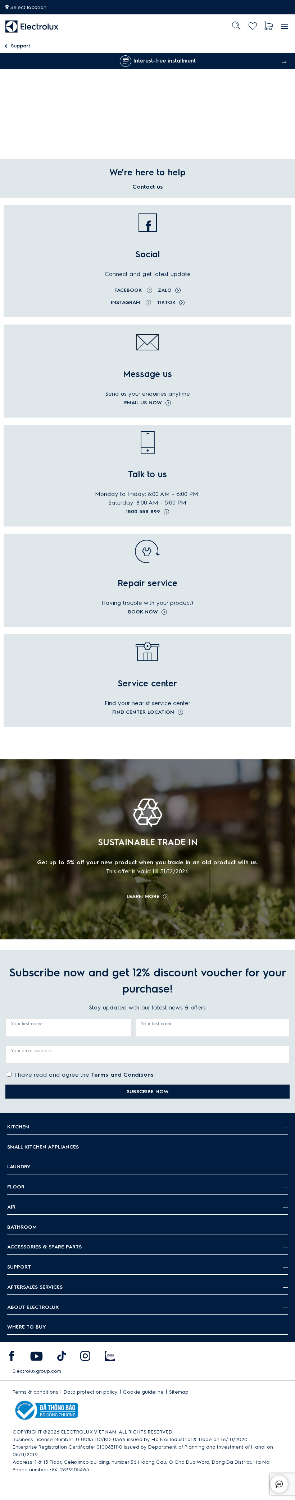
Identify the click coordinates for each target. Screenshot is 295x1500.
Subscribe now (148, 1092)
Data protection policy (91, 1392)
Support (20, 46)
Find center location (143, 712)
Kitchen (18, 1127)
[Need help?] (279, 1484)
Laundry (19, 1167)
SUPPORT (19, 1267)
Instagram (126, 302)
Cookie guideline (143, 1392)
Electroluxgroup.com (37, 1371)
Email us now (143, 402)
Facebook (128, 290)
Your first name (27, 1023)
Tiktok (166, 302)
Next (284, 61)
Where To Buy (26, 1327)
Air (11, 1207)
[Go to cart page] (268, 26)
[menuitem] (32, 26)
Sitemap (179, 1392)
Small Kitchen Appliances (43, 1147)
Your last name (157, 1023)
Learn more (143, 896)
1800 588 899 (143, 511)
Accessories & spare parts (44, 1247)
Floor (15, 1187)
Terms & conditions (35, 1392)
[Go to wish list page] (252, 26)
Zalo (165, 290)
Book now (143, 612)
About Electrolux (33, 1307)
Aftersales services (35, 1287)
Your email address (31, 1050)
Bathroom (22, 1227)
